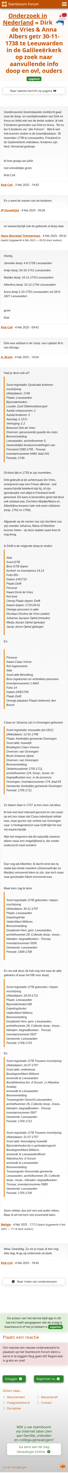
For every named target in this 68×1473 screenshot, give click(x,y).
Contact (46, 1403)
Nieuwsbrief (49, 1397)
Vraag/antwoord (18, 1403)
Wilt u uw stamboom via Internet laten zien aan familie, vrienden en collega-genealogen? (34, 1433)
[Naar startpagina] (62, 1466)
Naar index (36, 1282)
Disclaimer (14, 1408)
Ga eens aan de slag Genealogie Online (33, 1449)
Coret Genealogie (15, 1467)
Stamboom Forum (23, 4)
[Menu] (64, 4)
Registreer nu (46, 1379)
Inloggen (11, 1379)
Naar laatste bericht (31, 91)
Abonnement (16, 1397)
